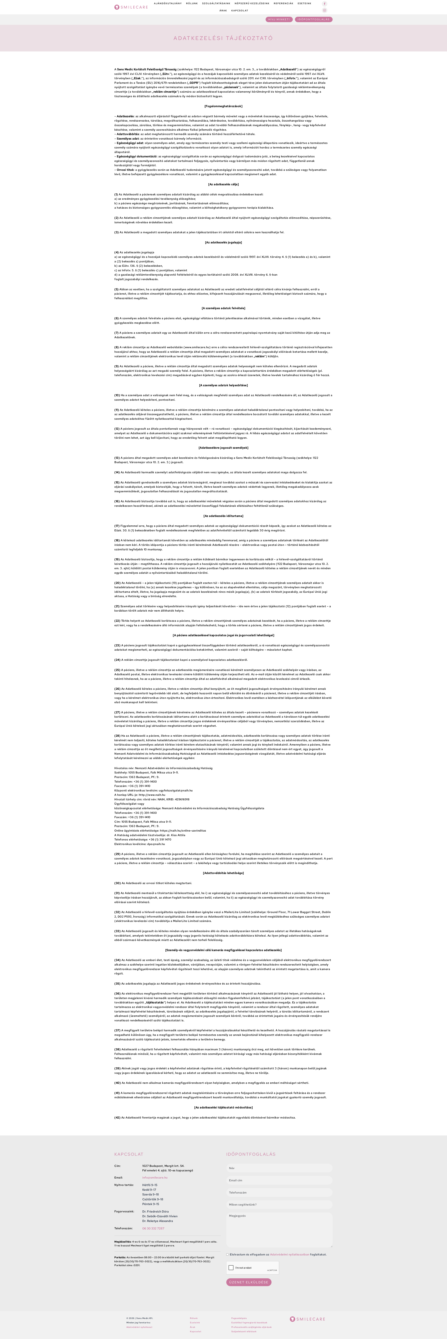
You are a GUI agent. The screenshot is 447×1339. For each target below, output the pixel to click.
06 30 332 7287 (153, 1228)
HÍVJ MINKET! (279, 19)
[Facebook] (324, 4)
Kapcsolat (239, 10)
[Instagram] (324, 10)
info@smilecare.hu (155, 1177)
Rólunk (192, 3)
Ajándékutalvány (168, 3)
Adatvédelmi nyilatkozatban (289, 1254)
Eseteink (305, 3)
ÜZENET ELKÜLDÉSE (249, 1282)
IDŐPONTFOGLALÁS (314, 19)
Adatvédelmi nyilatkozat (139, 1327)
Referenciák (284, 3)
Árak (223, 10)
